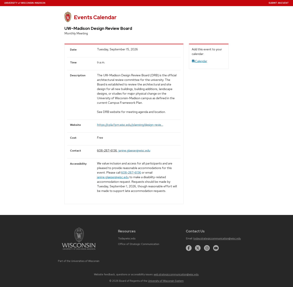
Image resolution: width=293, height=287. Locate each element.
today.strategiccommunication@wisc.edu (217, 238)
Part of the (78, 261)
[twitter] (198, 248)
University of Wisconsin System (166, 281)
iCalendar (200, 61)
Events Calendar (95, 17)
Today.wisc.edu (126, 238)
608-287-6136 (107, 150)
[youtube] (216, 248)
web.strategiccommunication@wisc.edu (176, 274)
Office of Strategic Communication (138, 244)
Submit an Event (279, 3)
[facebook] (189, 248)
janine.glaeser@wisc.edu (134, 150)
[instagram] (207, 248)
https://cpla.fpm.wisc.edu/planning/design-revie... (130, 125)
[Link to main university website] (79, 250)
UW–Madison (24, 3)
